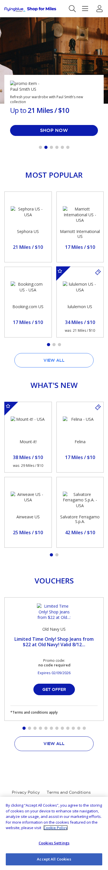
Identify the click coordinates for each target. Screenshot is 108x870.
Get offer (54, 689)
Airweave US (28, 517)
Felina (80, 441)
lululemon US (80, 306)
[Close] (98, 806)
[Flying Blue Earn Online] (30, 9)
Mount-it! (28, 441)
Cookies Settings (54, 843)
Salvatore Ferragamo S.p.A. (80, 519)
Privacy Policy (26, 792)
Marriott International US (80, 234)
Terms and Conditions (69, 792)
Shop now (54, 130)
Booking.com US (27, 306)
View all (54, 360)
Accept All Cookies (54, 859)
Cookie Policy (55, 827)
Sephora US (28, 231)
